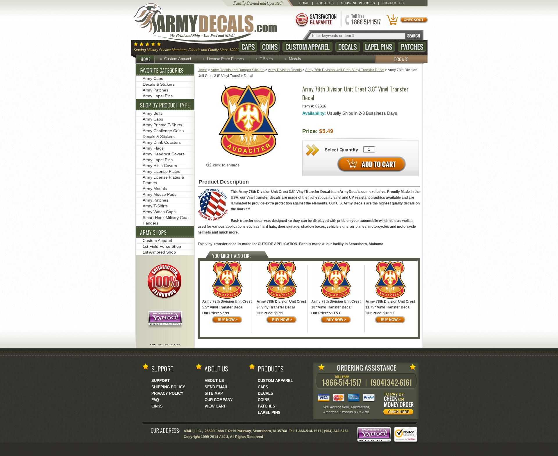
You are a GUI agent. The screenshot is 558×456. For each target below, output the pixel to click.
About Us (325, 3)
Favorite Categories (162, 70)
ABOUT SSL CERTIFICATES (165, 345)
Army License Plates (161, 171)
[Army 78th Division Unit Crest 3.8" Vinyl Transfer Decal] (248, 156)
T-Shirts (266, 59)
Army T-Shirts (155, 206)
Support (160, 380)
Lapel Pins (379, 47)
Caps (248, 47)
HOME (145, 59)
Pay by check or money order (400, 404)
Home (304, 3)
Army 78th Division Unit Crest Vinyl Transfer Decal (344, 70)
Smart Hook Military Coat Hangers (166, 220)
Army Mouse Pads (159, 194)
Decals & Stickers (159, 84)
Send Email (216, 387)
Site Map (214, 393)
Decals (347, 47)
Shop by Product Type (165, 105)
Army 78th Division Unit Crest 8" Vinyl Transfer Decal (281, 304)
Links (157, 406)
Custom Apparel (307, 47)
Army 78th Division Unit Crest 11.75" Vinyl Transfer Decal (390, 304)
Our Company (219, 400)
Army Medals (155, 188)
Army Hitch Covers (160, 165)
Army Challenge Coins (163, 130)
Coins (270, 47)
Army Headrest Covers (164, 154)
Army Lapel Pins (158, 96)
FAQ (155, 400)
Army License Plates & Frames (163, 180)
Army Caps (153, 78)
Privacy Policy (167, 393)
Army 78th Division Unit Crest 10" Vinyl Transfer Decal (336, 304)
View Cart (215, 406)
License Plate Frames (225, 59)
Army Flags (153, 148)
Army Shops (153, 232)
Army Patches (155, 90)
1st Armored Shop (159, 252)
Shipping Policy (168, 387)
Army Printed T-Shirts (162, 125)
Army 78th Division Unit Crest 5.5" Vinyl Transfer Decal (227, 304)
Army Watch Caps (159, 211)
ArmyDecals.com (210, 23)
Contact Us (393, 3)
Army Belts (152, 113)
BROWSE (401, 59)
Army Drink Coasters (162, 142)
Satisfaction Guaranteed (315, 20)
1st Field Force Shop (162, 246)
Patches (412, 47)
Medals (295, 59)
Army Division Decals (285, 70)
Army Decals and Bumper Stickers (237, 70)
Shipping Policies (358, 3)
